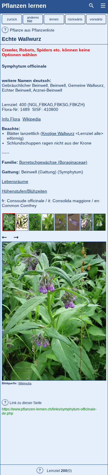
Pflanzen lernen (24, 5)
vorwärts (96, 19)
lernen (54, 19)
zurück (12, 19)
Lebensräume (15, 181)
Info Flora (11, 119)
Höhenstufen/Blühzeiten (24, 191)
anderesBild (33, 19)
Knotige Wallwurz (58, 133)
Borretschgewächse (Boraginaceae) (53, 162)
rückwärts (75, 19)
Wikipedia (25, 383)
